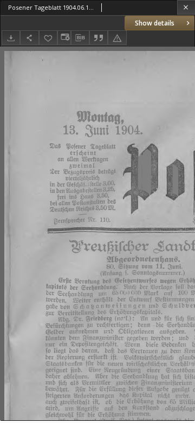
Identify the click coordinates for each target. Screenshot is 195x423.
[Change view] (63, 37)
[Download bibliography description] (80, 38)
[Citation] (98, 37)
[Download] (11, 37)
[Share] (29, 37)
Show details (154, 23)
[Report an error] (117, 37)
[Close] (186, 7)
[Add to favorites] (48, 37)
